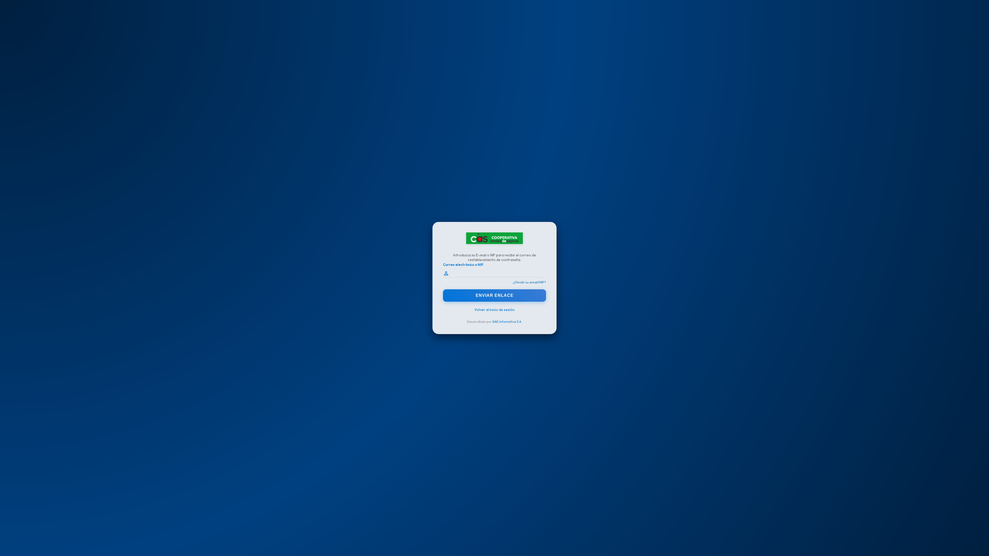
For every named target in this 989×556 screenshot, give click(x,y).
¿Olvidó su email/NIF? (529, 282)
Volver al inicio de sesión (494, 309)
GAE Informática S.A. (507, 322)
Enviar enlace (495, 295)
